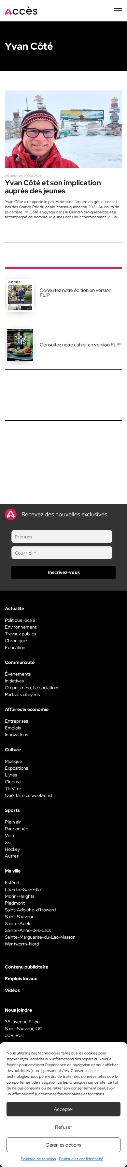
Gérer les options (63, 1145)
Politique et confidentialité (81, 1158)
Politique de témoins (38, 1158)
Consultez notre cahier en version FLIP (80, 345)
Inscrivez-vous (64, 572)
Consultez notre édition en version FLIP (75, 292)
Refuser (63, 1127)
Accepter (63, 1109)
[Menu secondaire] (118, 10)
